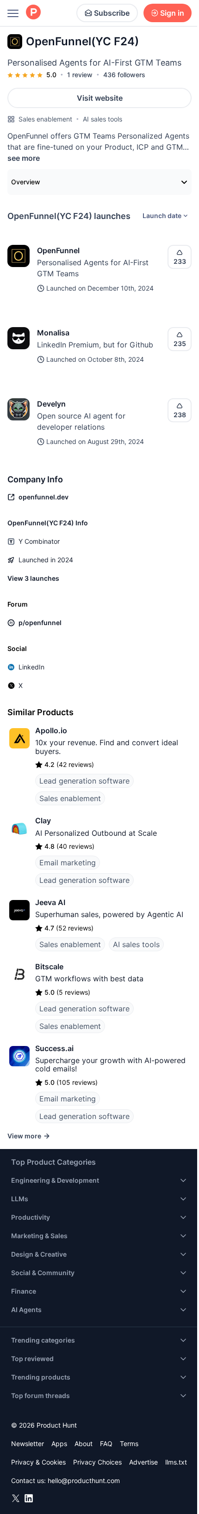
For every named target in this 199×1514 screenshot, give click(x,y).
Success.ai (54, 1048)
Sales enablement (45, 119)
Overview (25, 182)
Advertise (143, 1462)
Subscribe (112, 13)
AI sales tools (102, 119)
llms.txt (176, 1462)
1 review (80, 75)
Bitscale (49, 966)
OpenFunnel (58, 250)
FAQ (106, 1443)
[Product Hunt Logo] (33, 13)
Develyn (51, 403)
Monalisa (53, 332)
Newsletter (27, 1443)
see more (23, 158)
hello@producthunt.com (84, 1480)
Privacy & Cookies (38, 1462)
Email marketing (67, 862)
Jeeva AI (50, 902)
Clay (43, 820)
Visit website (100, 98)
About (84, 1443)
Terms (129, 1443)
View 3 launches (33, 578)
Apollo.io (51, 730)
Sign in (172, 13)
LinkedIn (31, 667)
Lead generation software (84, 780)
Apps (59, 1443)
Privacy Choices (97, 1462)
